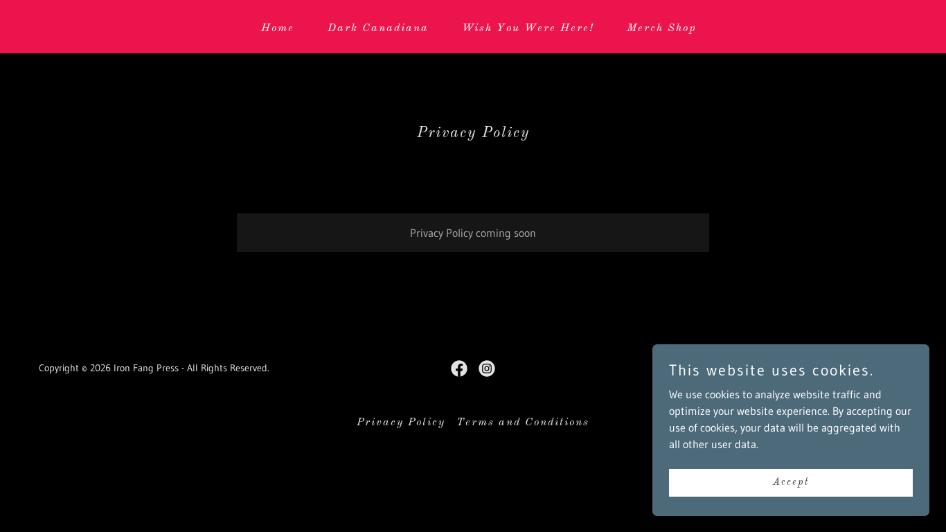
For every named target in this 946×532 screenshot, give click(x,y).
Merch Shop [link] (662, 28)
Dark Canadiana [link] (378, 28)
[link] (459, 368)
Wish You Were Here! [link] (528, 28)
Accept (791, 482)
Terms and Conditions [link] (522, 422)
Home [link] (277, 28)
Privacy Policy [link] (401, 422)
